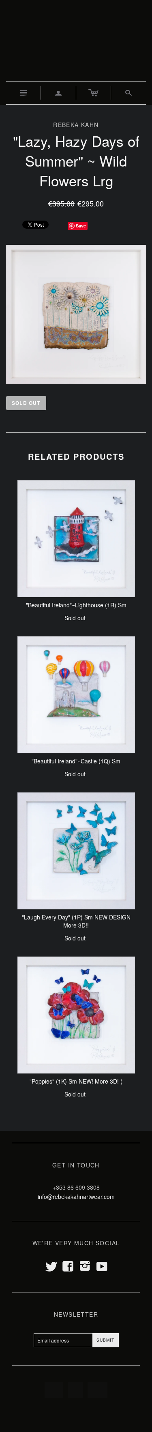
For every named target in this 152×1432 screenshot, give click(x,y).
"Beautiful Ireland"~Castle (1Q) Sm (76, 761)
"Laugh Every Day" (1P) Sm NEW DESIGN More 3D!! (76, 921)
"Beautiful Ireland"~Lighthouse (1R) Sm (76, 605)
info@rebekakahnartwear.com (76, 1196)
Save (81, 226)
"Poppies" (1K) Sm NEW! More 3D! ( (76, 1081)
